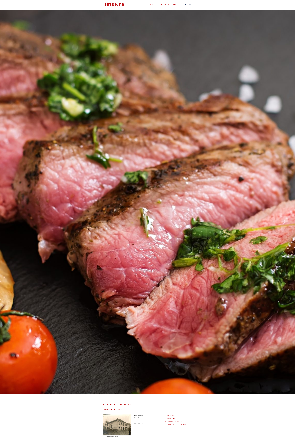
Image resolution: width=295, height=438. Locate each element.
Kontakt (188, 5)
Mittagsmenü (177, 5)
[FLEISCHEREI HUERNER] (114, 6)
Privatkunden (165, 5)
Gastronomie (153, 5)
